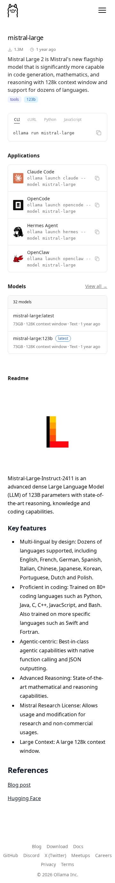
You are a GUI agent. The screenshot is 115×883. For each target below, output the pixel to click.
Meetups (80, 855)
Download (57, 846)
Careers (103, 855)
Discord (31, 855)
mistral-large (25, 37)
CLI (17, 119)
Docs (78, 846)
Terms (67, 864)
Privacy (48, 864)
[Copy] (99, 133)
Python (50, 119)
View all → (96, 286)
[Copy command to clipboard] (97, 178)
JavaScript (72, 119)
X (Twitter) (55, 855)
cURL (31, 119)
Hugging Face (24, 798)
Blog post (19, 784)
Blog (37, 846)
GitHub (10, 855)
